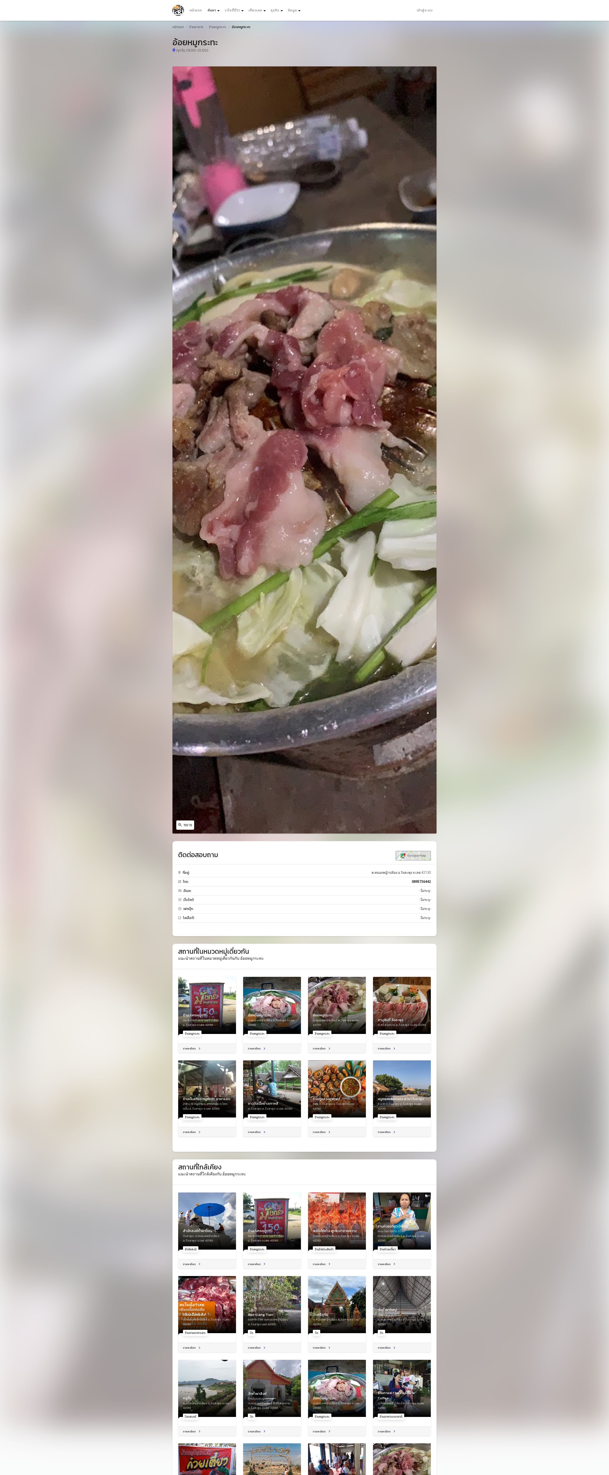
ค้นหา (214, 10)
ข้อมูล (292, 10)
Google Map (416, 855)
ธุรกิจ (275, 10)
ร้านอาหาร (196, 27)
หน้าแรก (196, 10)
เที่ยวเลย (255, 10)
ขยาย (188, 825)
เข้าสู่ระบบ (425, 10)
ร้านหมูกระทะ (217, 27)
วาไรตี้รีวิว (232, 10)
